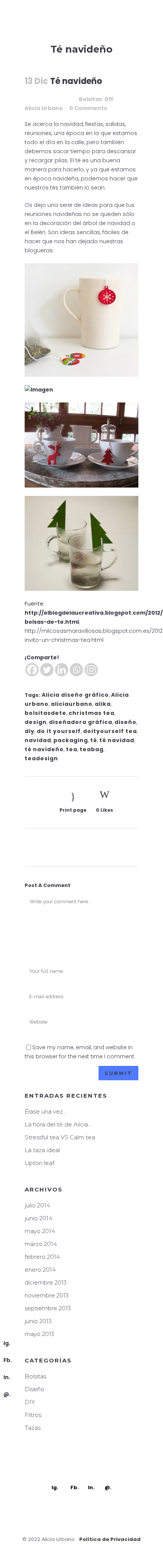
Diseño (34, 1389)
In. (6, 1377)
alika (103, 704)
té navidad (116, 740)
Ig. (6, 1343)
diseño (125, 722)
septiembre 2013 (48, 1308)
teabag (91, 749)
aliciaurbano (71, 704)
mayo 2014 (40, 1231)
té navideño (44, 749)
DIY (109, 99)
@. (7, 1394)
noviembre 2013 (47, 1295)
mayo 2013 (39, 1333)
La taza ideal (42, 1150)
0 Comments (88, 108)
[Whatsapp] (76, 669)
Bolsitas (90, 99)
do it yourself (59, 731)
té (93, 740)
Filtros (33, 1414)
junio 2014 (38, 1218)
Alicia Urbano (44, 108)
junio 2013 (38, 1321)
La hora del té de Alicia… (58, 1124)
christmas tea (91, 713)
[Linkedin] (61, 669)
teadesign (41, 758)
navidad (38, 740)
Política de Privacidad (110, 1539)
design (36, 722)
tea (71, 749)
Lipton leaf (39, 1163)
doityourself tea (110, 731)
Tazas (33, 1427)
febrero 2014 (42, 1256)
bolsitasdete (45, 713)
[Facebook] (32, 669)
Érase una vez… (45, 1111)
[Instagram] (91, 669)
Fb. (7, 1360)
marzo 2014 (41, 1243)
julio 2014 (37, 1205)
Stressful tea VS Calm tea (60, 1137)
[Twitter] (46, 669)
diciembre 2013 (46, 1282)
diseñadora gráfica (80, 722)
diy (29, 731)
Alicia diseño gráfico (75, 695)
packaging (70, 740)
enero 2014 (40, 1269)
